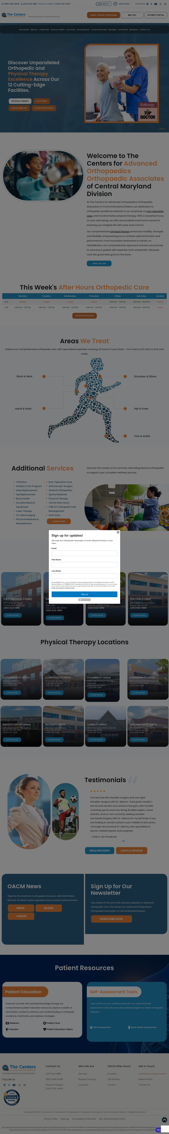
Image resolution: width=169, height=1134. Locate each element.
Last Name (56, 571)
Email (54, 548)
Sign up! (84, 594)
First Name (56, 560)
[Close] (118, 532)
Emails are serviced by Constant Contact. (63, 588)
